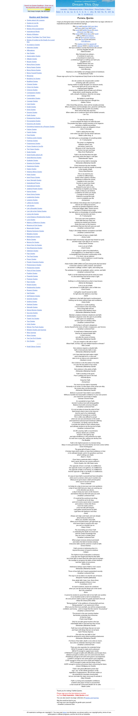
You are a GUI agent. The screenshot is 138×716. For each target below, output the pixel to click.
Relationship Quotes (33, 287)
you (85, 32)
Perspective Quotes (33, 268)
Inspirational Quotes (33, 186)
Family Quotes (31, 132)
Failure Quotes (32, 129)
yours (96, 30)
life (82, 37)
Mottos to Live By (32, 26)
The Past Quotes (32, 256)
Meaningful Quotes (33, 228)
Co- (72, 12)
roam (91, 32)
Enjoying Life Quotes (34, 124)
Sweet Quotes (31, 316)
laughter (85, 26)
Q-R (109, 12)
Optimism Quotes (32, 251)
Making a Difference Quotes (36, 222)
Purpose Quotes (32, 279)
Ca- (68, 12)
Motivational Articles (76, 9)
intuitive (80, 44)
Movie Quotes (31, 239)
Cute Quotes (31, 104)
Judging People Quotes (34, 188)
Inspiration (63, 9)
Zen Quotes (31, 341)
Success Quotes (32, 313)
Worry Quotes (31, 335)
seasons (92, 37)
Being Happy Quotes (34, 67)
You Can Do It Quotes (34, 338)
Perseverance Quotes (34, 265)
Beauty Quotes (32, 61)
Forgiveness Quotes (33, 143)
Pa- (102, 12)
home (94, 28)
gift (95, 44)
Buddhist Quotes (32, 81)
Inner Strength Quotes (34, 180)
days (96, 26)
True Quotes (31, 321)
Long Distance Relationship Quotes (38, 217)
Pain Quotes (31, 253)
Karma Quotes (31, 191)
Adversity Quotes (32, 47)
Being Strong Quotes (34, 70)
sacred (91, 44)
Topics (58, 12)
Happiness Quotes (33, 166)
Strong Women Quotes (34, 310)
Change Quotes (32, 84)
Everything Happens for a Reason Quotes (40, 126)
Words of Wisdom (32, 34)
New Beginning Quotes (34, 248)
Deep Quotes (31, 109)
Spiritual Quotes (32, 304)
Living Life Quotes (33, 214)
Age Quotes (31, 53)
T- (82, 14)
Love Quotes (31, 220)
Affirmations (31, 50)
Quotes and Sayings (38, 17)
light (89, 26)
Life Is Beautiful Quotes (34, 208)
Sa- (113, 12)
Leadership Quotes (33, 197)
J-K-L (92, 12)
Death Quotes (31, 107)
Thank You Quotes (33, 318)
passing (86, 37)
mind (84, 44)
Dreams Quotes (32, 112)
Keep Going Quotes (33, 194)
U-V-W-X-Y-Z (88, 14)
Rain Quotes (31, 282)
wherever (80, 32)
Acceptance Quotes (33, 45)
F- (80, 12)
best (82, 39)
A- (62, 12)
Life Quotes (30, 205)
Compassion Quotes (33, 93)
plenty (85, 34)
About (108, 9)
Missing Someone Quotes (35, 231)
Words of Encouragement (35, 29)
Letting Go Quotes (33, 203)
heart (87, 28)
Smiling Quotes (32, 301)
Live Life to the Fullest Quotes (36, 211)
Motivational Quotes (33, 236)
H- (85, 12)
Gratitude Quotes (32, 160)
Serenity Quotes (32, 299)
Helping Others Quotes (34, 172)
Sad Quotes (31, 293)
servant (96, 46)
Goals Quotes (31, 152)
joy (81, 36)
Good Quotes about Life (35, 155)
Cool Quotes (31, 95)
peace (78, 34)
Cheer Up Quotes (32, 87)
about (65, 712)
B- (65, 12)
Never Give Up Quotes (34, 245)
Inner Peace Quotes (33, 177)
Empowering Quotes (33, 118)
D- (75, 12)
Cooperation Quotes (33, 98)
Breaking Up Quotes (33, 78)
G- (83, 12)
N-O (99, 12)
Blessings (30, 76)
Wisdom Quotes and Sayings (36, 330)
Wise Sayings (31, 332)
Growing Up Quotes (33, 163)
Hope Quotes (31, 174)
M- (95, 12)
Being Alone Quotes (33, 64)
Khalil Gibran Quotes (34, 346)
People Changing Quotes (35, 262)
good (77, 30)
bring (76, 39)
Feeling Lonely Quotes (34, 138)
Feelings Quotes (32, 141)
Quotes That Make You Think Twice (38, 37)
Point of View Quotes (34, 270)
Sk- (79, 14)
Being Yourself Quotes (34, 73)
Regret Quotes (31, 284)
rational (79, 46)
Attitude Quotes (32, 59)
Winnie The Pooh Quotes (35, 327)
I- (88, 12)
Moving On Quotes (33, 242)
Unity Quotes (31, 324)
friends (89, 30)
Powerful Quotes (32, 276)
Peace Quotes (31, 259)
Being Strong (88, 9)
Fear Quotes (31, 135)
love (77, 26)
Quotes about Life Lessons (35, 20)
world (96, 34)
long (86, 36)
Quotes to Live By (32, 23)
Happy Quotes (31, 169)
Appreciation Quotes (33, 56)
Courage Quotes (32, 101)
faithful (85, 30)
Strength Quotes (32, 307)
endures (91, 36)
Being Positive (100, 9)
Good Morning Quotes (34, 157)
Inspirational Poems (33, 183)
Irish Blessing (85, 41)
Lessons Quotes (32, 200)
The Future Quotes (33, 149)
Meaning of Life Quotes (34, 225)
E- (77, 12)
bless (89, 34)
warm (79, 28)
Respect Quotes (32, 290)
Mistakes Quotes (32, 234)
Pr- (106, 12)
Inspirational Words (33, 31)
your (92, 26)
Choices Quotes (32, 90)
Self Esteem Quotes (33, 296)
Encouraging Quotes (33, 121)
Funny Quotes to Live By (35, 146)
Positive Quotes (32, 273)
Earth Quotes (31, 115)
